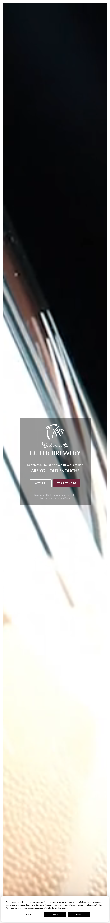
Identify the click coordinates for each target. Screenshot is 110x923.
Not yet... (40, 483)
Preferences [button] (62, 908)
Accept (79, 915)
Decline (55, 915)
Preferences (31, 915)
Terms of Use (46, 498)
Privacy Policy (63, 498)
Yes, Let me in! (66, 483)
